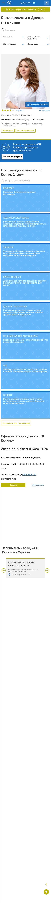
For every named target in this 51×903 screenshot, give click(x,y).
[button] (46, 884)
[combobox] (13, 44)
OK (42, 9)
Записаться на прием (12, 157)
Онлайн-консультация (38, 104)
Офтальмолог (8, 131)
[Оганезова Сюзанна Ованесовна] (25, 93)
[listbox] (13, 37)
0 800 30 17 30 (29, 474)
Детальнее (32, 9)
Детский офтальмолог (25, 131)
